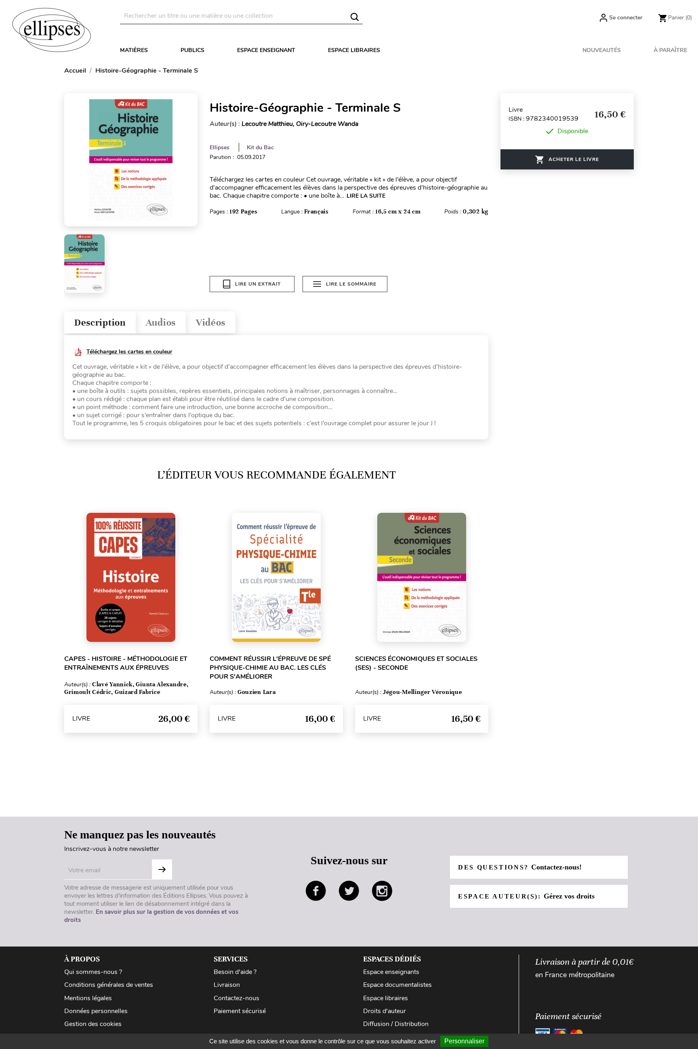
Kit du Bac (260, 147)
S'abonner (162, 869)
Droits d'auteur (384, 1011)
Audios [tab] (161, 322)
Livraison (227, 984)
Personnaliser (464, 1041)
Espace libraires (354, 50)
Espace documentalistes (397, 984)
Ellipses (219, 147)
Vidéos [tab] (210, 322)
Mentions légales (88, 998)
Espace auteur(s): (526, 896)
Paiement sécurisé (240, 1011)
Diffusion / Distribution (396, 1024)
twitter (349, 891)
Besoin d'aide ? (235, 972)
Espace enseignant (266, 50)
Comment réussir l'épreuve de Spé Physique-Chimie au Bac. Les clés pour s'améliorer (270, 667)
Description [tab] (100, 322)
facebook (316, 891)
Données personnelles (96, 1011)
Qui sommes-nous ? (93, 972)
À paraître (670, 50)
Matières (134, 50)
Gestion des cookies (93, 1024)
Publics (192, 50)
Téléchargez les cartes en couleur (129, 351)
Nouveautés (601, 50)
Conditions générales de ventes (108, 984)
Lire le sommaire (351, 284)
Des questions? (520, 867)
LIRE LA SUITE (366, 196)
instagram (382, 891)
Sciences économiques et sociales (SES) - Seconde (416, 663)
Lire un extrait (258, 284)
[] (354, 17)
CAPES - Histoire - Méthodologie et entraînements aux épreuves (125, 663)
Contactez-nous (236, 998)
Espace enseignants (391, 972)
